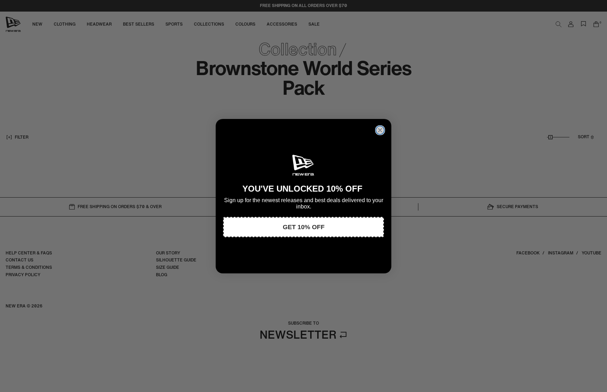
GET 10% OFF (304, 227)
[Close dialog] (380, 130)
